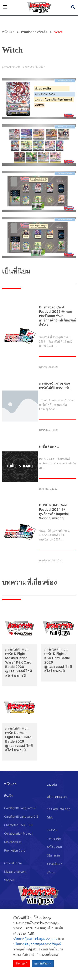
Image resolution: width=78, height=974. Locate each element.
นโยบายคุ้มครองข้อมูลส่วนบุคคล (35, 939)
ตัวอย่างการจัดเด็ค (34, 32)
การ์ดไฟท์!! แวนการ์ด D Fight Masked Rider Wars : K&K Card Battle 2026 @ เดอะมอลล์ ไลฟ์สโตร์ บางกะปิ (18, 662)
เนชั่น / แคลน (49, 446)
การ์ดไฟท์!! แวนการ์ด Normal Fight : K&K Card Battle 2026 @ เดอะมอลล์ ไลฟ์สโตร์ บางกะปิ (19, 739)
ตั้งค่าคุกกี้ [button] (21, 963)
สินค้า (8, 796)
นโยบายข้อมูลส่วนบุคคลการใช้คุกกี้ (37, 944)
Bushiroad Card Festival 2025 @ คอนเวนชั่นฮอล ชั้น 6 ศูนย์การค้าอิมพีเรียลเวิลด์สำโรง (57, 316)
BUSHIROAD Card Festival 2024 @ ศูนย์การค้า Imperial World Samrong (54, 511)
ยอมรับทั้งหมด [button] (42, 963)
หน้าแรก (10, 784)
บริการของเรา (57, 796)
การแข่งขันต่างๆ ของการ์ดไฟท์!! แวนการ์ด (54, 385)
